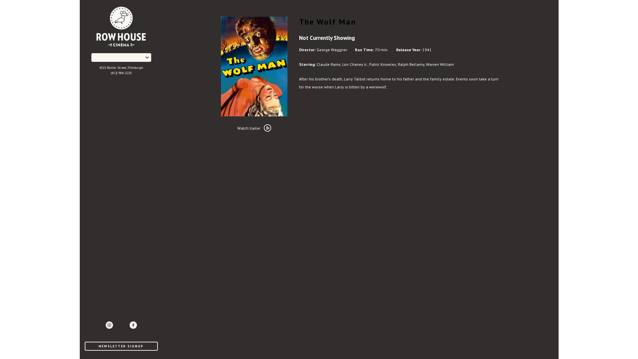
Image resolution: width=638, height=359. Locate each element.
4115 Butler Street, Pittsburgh (121, 67)
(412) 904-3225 (121, 73)
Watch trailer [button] (249, 128)
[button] (121, 57)
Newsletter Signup (121, 346)
